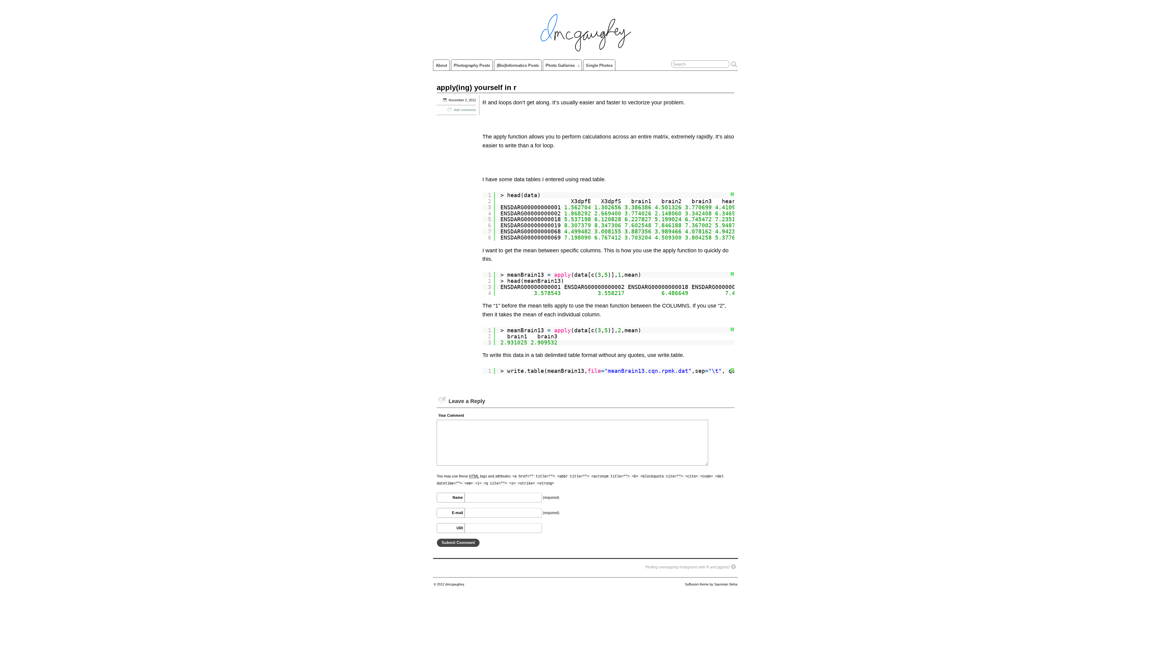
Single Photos (599, 65)
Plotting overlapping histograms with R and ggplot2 (687, 567)
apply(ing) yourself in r (476, 87)
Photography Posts (472, 65)
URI (460, 528)
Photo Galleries (560, 65)
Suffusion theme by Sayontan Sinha (711, 584)
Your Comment (451, 415)
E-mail (457, 513)
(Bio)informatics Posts (518, 65)
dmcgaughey (454, 584)
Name (458, 497)
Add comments (465, 110)
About (441, 65)
